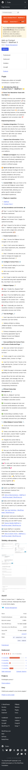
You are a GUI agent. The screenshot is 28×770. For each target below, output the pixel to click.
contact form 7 (19, 637)
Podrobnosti (6, 55)
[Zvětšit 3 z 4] (11, 556)
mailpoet (24, 640)
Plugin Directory (6, 7)
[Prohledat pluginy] (18, 12)
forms (19, 640)
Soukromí (4, 712)
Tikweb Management (11, 45)
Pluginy (17, 710)
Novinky (4, 707)
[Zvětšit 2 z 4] (24, 545)
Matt (3, 734)
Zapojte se (18, 717)
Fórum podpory (6, 683)
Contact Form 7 (8, 204)
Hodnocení (6, 59)
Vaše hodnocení (6, 671)
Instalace (5, 63)
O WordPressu (6, 704)
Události (17, 720)
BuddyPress (5, 739)
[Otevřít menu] (25, 2)
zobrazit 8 (24, 633)
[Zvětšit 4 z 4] (24, 568)
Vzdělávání (5, 717)
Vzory (16, 712)
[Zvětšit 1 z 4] (11, 545)
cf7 (14, 637)
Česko (7, 746)
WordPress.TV (6, 726)
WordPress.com (6, 731)
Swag (17, 726)
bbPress (4, 736)
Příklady (17, 704)
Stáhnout (5, 49)
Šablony (17, 707)
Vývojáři (5, 67)
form (25, 637)
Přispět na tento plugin (8, 695)
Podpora (5, 71)
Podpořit (17, 723)
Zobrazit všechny (21, 671)
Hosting (4, 710)
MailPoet (6, 201)
